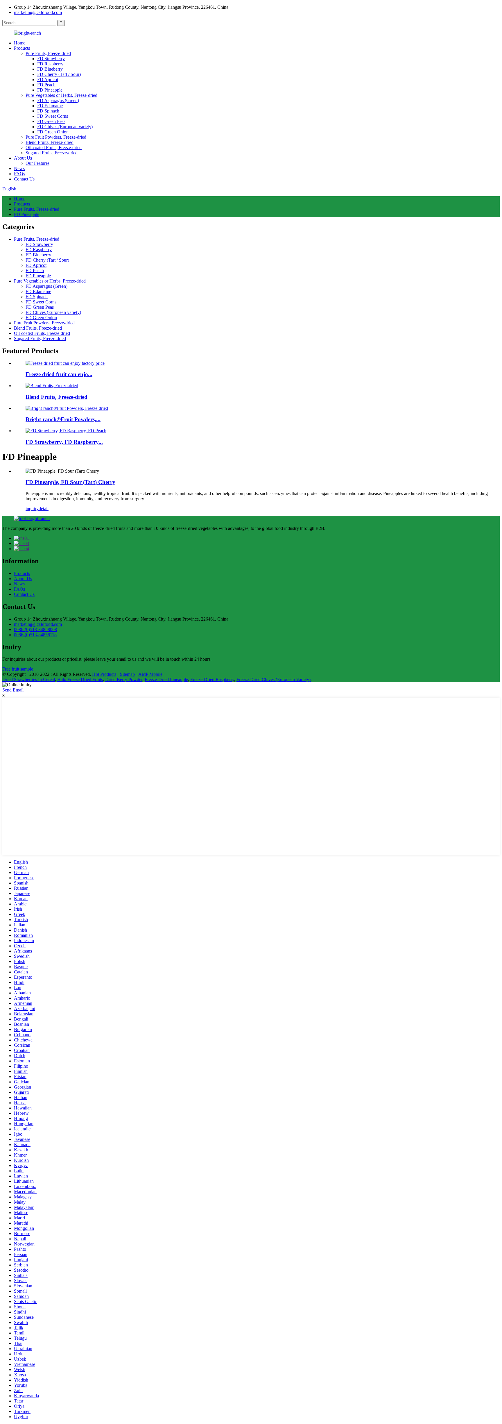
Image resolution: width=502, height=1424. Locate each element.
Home (19, 42)
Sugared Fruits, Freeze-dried (52, 152)
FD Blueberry (50, 69)
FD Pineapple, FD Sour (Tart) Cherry (70, 482)
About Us (23, 158)
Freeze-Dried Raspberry (212, 679)
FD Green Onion (53, 131)
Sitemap (127, 674)
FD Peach (46, 84)
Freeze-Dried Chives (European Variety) (273, 679)
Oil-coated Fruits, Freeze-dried (54, 147)
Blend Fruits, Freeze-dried (49, 142)
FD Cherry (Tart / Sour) (59, 74)
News (19, 168)
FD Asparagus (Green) (58, 100)
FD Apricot (47, 79)
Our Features (37, 163)
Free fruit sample (17, 669)
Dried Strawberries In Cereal (28, 679)
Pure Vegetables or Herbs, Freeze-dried (61, 95)
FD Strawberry (51, 58)
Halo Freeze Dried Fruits (80, 679)
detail (44, 508)
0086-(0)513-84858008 (35, 629)
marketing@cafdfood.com (38, 12)
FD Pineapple (49, 89)
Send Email (13, 689)
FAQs (19, 173)
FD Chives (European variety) (65, 126)
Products (22, 48)
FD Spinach (48, 110)
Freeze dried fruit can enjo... (59, 374)
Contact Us (24, 178)
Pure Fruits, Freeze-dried (48, 53)
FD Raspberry (50, 63)
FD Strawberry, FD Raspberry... (64, 442)
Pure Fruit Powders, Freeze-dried (56, 137)
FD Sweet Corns (52, 116)
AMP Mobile (150, 674)
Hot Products (104, 674)
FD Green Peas (51, 121)
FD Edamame (50, 105)
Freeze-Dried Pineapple (166, 679)
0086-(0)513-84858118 (35, 634)
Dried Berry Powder (123, 679)
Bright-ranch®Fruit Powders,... (63, 419)
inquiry (32, 508)
